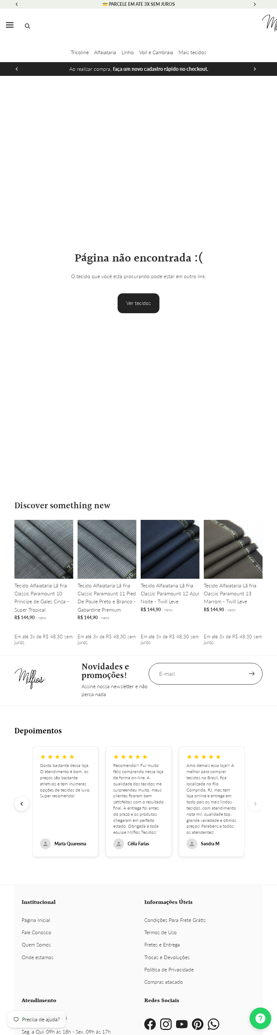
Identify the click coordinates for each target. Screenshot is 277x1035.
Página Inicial (36, 920)
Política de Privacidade (169, 969)
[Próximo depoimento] (255, 804)
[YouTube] (182, 1024)
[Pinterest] (197, 1024)
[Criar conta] (251, 673)
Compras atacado (163, 982)
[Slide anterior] (17, 69)
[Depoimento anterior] (21, 804)
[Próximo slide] (255, 69)
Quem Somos (36, 944)
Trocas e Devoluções (167, 957)
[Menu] (9, 26)
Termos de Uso (160, 932)
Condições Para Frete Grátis (175, 920)
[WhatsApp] (213, 1024)
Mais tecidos (192, 52)
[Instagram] (166, 1024)
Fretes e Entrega (162, 944)
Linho (128, 52)
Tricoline (80, 52)
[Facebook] (150, 1024)
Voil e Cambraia (156, 52)
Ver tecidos (138, 303)
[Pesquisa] (27, 26)
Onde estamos (37, 957)
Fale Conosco (36, 932)
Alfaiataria (105, 52)
